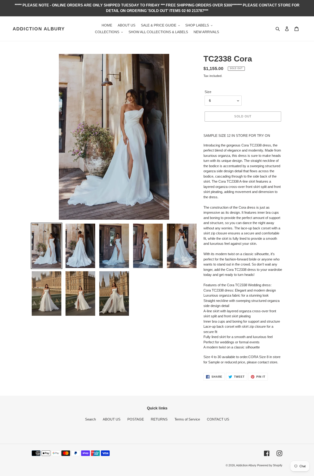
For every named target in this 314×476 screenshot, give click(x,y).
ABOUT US (111, 419)
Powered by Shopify (269, 465)
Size (208, 92)
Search (90, 419)
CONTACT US (218, 419)
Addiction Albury (39, 28)
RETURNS (159, 419)
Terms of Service (187, 419)
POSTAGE (135, 419)
